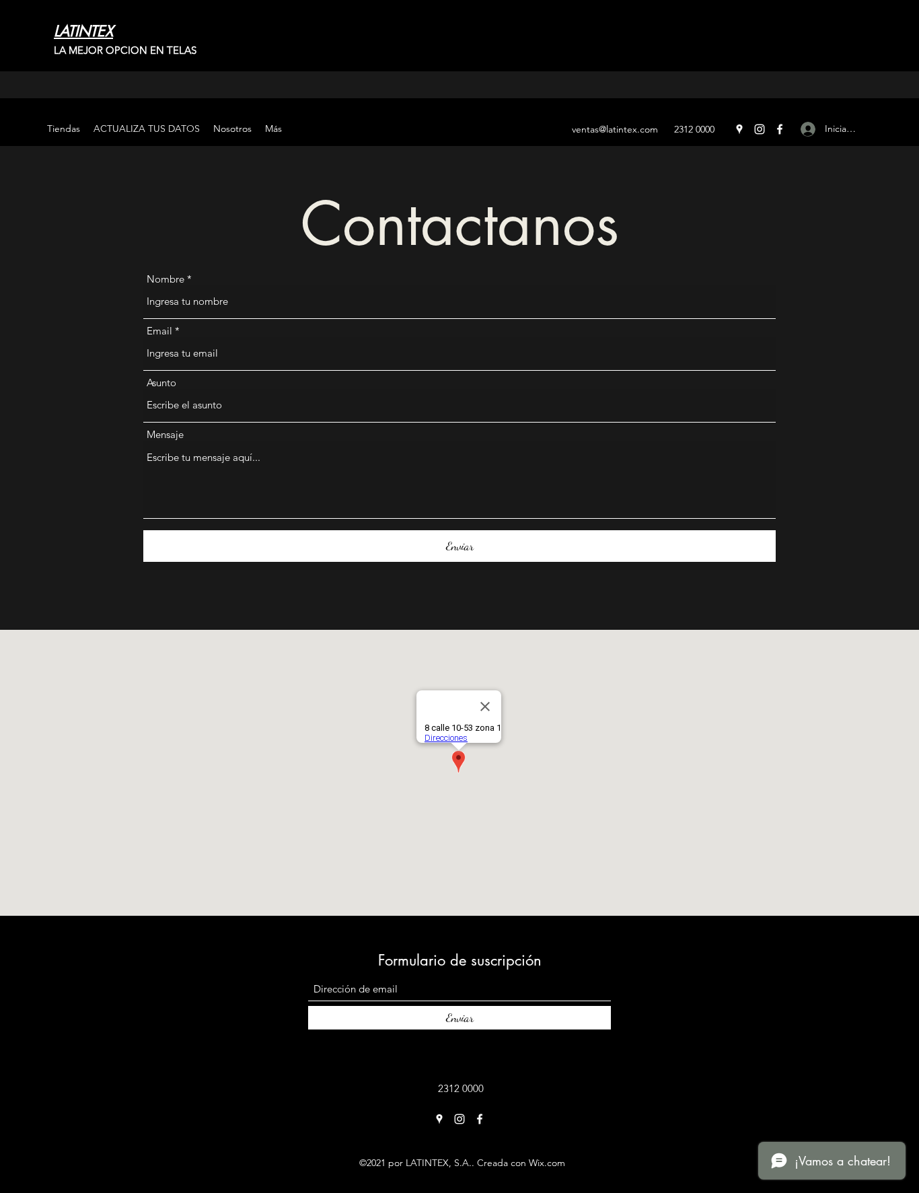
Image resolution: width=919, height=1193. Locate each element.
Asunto (161, 382)
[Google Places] (739, 129)
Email (159, 331)
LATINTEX (83, 31)
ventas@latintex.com (615, 129)
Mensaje (165, 434)
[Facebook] (779, 129)
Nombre (165, 279)
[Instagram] (759, 129)
